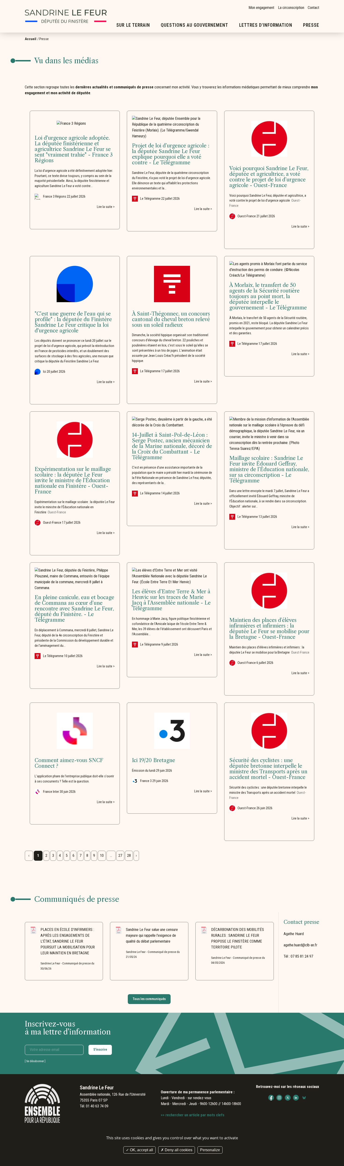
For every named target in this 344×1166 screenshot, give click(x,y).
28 (129, 855)
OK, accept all (141, 1150)
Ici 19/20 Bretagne (153, 760)
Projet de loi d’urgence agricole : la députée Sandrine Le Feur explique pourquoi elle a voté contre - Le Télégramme (170, 154)
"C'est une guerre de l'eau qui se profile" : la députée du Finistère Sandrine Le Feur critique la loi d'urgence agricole (73, 322)
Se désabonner (35, 1061)
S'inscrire (100, 1049)
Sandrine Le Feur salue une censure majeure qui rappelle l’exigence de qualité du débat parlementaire (152, 935)
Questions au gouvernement (194, 25)
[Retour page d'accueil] (66, 16)
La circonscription (291, 7)
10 (102, 855)
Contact (313, 7)
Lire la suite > (106, 207)
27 (120, 855)
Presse (311, 25)
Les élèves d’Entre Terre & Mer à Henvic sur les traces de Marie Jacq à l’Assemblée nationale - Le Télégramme (171, 600)
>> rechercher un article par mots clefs (192, 1115)
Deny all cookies (178, 1150)
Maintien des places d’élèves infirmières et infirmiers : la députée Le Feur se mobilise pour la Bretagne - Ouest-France (269, 628)
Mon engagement (261, 7)
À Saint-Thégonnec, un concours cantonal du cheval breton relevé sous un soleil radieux (171, 319)
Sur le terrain (133, 25)
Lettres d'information (265, 25)
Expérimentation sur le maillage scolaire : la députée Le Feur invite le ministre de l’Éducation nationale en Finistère (75, 507)
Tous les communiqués (149, 999)
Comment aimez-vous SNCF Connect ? (69, 763)
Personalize (210, 1150)
